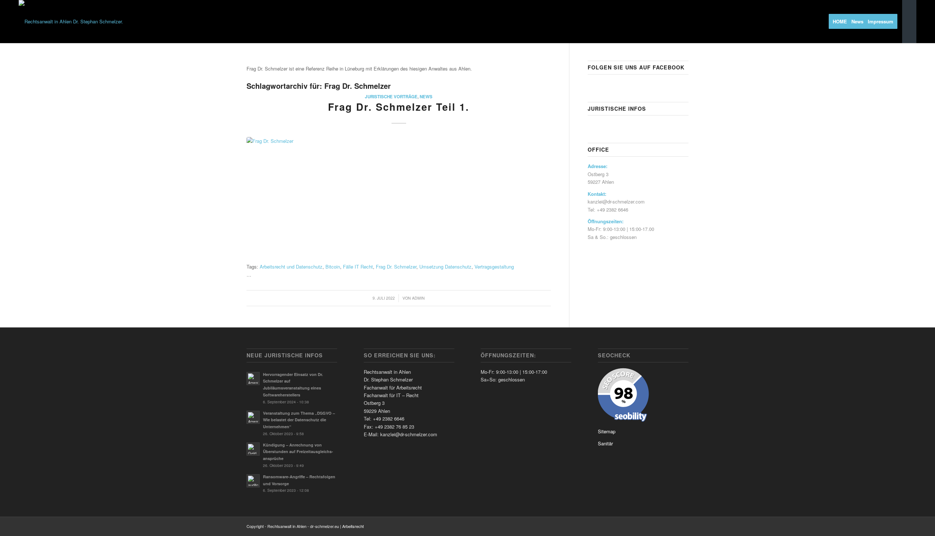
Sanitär (605, 443)
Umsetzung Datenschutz (445, 266)
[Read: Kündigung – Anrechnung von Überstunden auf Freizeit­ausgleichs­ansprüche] (253, 449)
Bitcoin (332, 266)
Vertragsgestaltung (494, 266)
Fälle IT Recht (358, 266)
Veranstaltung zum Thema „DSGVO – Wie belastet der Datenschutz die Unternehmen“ (299, 420)
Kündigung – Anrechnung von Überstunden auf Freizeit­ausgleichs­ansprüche (298, 451)
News (426, 97)
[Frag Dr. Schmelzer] (399, 198)
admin (418, 298)
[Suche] (909, 21)
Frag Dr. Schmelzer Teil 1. (398, 107)
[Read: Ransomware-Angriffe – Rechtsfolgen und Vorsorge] (253, 480)
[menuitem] (842, 21)
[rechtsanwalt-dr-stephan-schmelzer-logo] (71, 21)
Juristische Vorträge (391, 97)
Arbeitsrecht (353, 526)
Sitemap (606, 431)
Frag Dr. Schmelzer (396, 266)
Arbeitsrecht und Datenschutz (291, 266)
